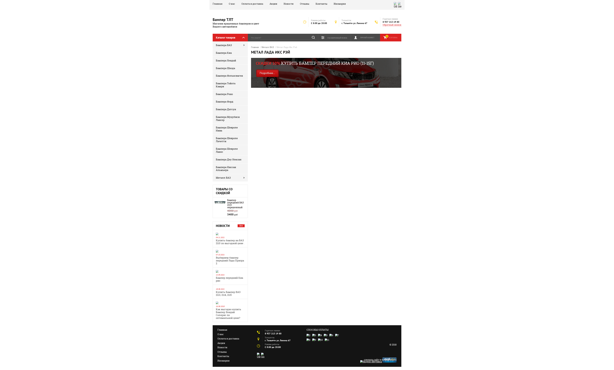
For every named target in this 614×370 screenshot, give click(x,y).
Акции (273, 3)
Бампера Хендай (226, 60)
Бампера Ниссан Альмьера (226, 168)
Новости (289, 3)
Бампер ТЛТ (223, 19)
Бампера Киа (224, 52)
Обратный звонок (392, 25)
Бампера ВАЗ (224, 45)
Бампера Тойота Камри (225, 85)
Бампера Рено (224, 94)
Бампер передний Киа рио (229, 279)
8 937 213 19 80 (391, 21)
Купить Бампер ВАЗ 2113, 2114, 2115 (228, 293)
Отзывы (304, 3)
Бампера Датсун (226, 109)
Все (241, 225)
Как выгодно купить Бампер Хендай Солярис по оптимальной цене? (228, 313)
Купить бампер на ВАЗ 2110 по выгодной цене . (230, 242)
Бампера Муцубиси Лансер (228, 118)
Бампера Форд (224, 101)
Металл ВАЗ (223, 177)
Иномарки (340, 3)
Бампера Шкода (225, 68)
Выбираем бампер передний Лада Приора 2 (230, 260)
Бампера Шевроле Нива (227, 129)
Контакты (321, 3)
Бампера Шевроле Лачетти (227, 140)
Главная (217, 3)
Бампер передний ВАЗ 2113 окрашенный (235, 204)
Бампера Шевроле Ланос (227, 150)
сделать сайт (371, 359)
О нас (232, 3)
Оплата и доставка (252, 3)
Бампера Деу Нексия (228, 159)
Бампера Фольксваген (229, 75)
